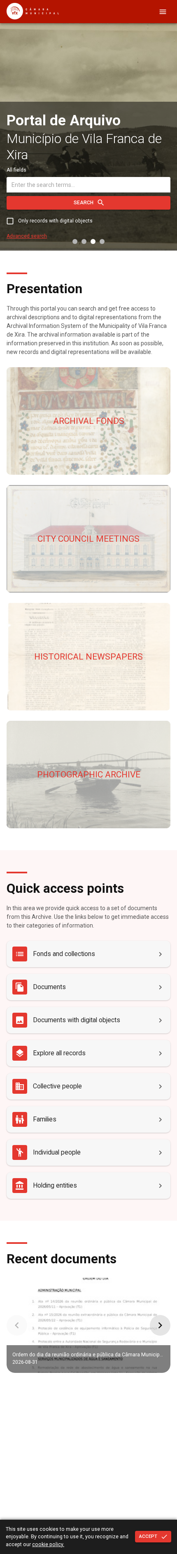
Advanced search (27, 236)
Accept (148, 1536)
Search (83, 203)
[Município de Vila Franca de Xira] (33, 17)
